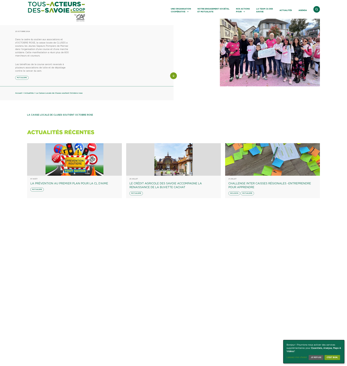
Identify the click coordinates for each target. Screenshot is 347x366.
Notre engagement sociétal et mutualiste (213, 10)
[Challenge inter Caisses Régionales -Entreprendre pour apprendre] (272, 159)
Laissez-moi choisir (297, 357)
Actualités (285, 10)
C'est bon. (332, 357)
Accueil (18, 93)
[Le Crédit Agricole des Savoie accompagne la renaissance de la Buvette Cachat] (173, 159)
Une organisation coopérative (181, 10)
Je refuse (316, 357)
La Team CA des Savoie (264, 10)
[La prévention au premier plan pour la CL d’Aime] (74, 159)
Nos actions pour (243, 10)
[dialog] (313, 351)
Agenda (302, 10)
